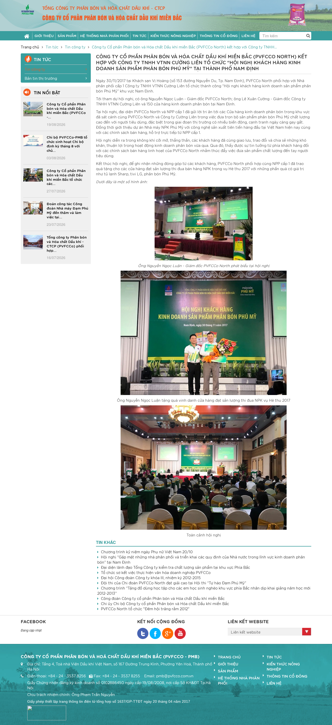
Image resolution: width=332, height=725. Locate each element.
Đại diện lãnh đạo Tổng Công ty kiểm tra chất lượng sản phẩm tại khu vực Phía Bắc (175, 567)
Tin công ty (75, 47)
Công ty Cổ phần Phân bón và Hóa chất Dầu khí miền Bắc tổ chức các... (66, 177)
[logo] (27, 8)
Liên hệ (274, 683)
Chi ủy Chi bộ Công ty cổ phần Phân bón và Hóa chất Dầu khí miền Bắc (165, 603)
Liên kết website (245, 632)
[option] (292, 15)
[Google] (167, 633)
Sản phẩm (228, 670)
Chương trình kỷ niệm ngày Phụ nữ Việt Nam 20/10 (147, 551)
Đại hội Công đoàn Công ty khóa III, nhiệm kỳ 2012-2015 (151, 577)
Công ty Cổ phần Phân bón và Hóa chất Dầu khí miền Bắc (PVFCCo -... (66, 110)
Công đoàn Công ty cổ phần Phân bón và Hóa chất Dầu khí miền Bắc (163, 598)
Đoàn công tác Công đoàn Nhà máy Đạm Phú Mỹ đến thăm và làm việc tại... (67, 210)
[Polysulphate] (292, 15)
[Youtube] (180, 633)
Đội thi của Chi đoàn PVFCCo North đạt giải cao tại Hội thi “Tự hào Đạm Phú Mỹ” (173, 582)
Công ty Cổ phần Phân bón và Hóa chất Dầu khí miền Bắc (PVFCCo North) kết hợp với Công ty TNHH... (184, 47)
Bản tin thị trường (41, 78)
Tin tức (52, 47)
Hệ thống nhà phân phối (239, 680)
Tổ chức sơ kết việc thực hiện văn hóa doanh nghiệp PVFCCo (156, 572)
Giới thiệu (228, 663)
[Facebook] (142, 633)
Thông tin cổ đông (287, 676)
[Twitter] (155, 633)
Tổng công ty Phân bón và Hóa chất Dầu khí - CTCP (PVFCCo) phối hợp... (67, 244)
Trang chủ (30, 47)
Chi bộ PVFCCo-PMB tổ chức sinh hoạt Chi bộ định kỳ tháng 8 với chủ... (67, 144)
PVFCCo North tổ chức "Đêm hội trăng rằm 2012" (145, 608)
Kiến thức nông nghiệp (283, 666)
